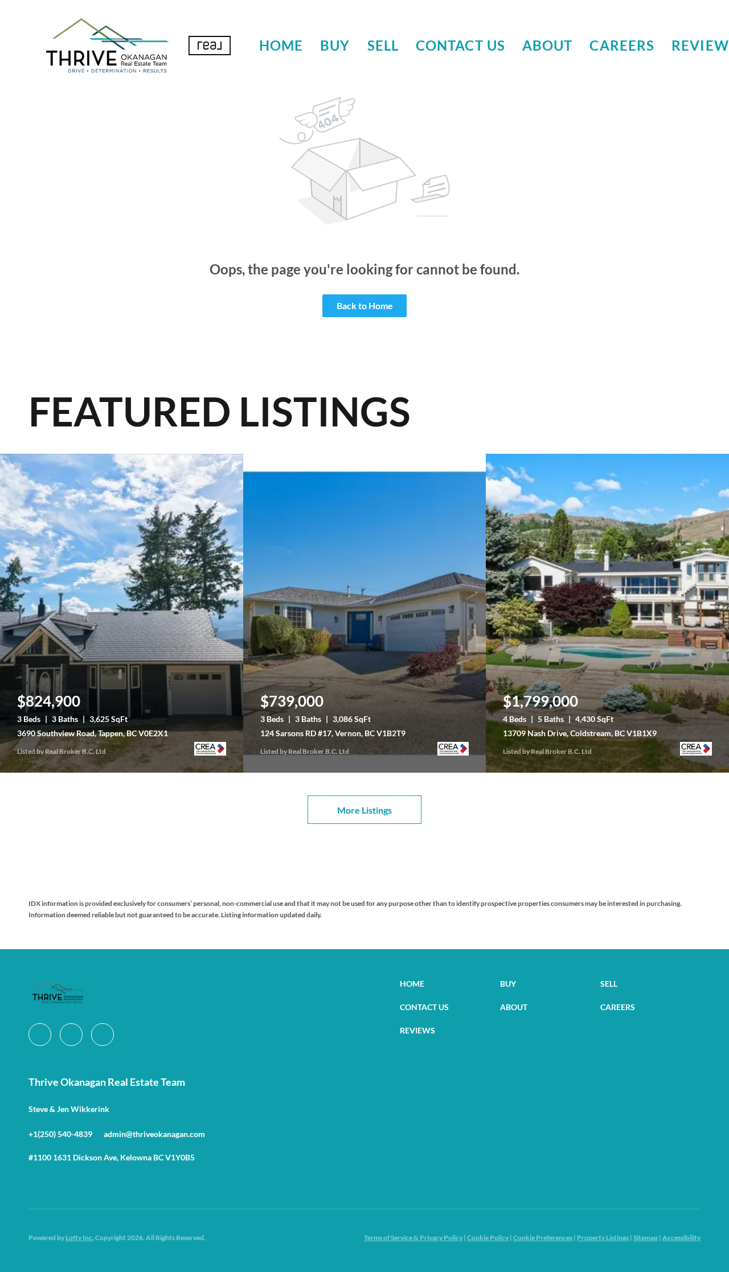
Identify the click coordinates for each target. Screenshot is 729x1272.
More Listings (364, 810)
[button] (106, 45)
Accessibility (681, 1237)
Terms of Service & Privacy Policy (413, 1237)
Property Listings (603, 1237)
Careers (621, 45)
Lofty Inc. (79, 1237)
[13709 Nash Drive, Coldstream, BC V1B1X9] (607, 613)
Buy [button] (335, 45)
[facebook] (39, 1034)
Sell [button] (383, 45)
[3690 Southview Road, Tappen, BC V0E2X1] (121, 613)
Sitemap (645, 1237)
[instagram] (71, 1034)
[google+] (102, 1034)
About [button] (547, 45)
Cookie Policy (488, 1237)
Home (281, 45)
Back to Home (365, 305)
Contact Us (460, 45)
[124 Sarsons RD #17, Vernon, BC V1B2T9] (364, 613)
